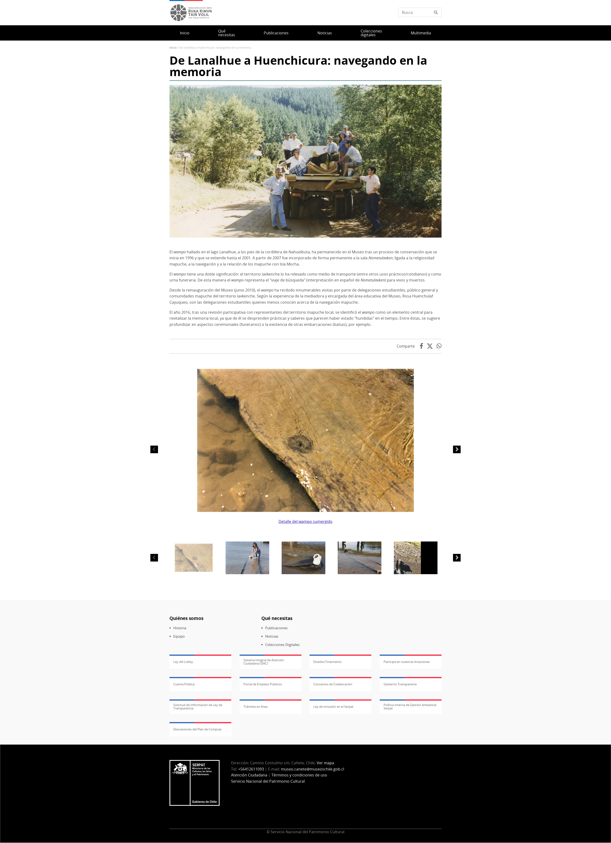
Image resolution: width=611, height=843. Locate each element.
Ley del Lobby (183, 662)
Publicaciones (276, 33)
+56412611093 (251, 769)
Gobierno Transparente (400, 684)
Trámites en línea (255, 706)
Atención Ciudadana (249, 775)
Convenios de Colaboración (332, 684)
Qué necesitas (226, 32)
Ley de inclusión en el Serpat (333, 706)
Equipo (179, 636)
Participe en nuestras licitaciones (407, 662)
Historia (179, 628)
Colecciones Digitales (282, 644)
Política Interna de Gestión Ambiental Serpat (410, 706)
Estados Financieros (327, 662)
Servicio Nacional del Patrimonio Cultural (268, 781)
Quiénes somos (186, 618)
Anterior (154, 449)
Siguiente (457, 449)
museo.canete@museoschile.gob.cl (312, 769)
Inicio (185, 33)
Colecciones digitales (371, 32)
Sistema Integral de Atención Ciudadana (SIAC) (263, 662)
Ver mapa (325, 762)
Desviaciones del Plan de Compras (197, 729)
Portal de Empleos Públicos (262, 684)
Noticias (324, 33)
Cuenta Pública (184, 684)
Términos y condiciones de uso (299, 775)
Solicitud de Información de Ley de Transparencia (197, 706)
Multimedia (421, 33)
